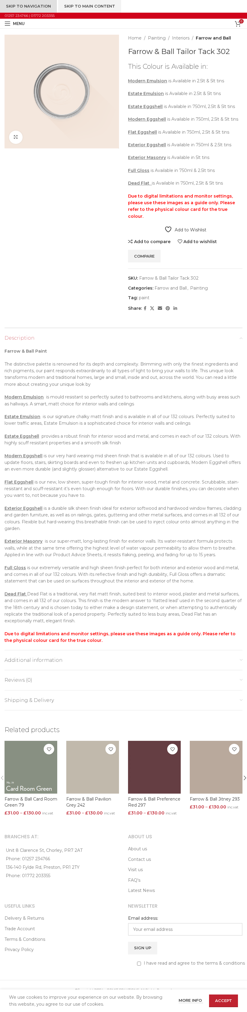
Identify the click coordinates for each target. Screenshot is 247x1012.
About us (137, 849)
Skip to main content (89, 6)
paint (144, 297)
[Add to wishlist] (49, 749)
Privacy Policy (19, 949)
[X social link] (152, 308)
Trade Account (20, 928)
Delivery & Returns (24, 918)
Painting (157, 38)
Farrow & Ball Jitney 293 (215, 799)
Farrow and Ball (213, 38)
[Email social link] (160, 308)
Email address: (143, 918)
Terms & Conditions (25, 939)
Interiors (180, 38)
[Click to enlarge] (16, 137)
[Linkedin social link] (175, 308)
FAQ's (134, 880)
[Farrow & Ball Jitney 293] (216, 767)
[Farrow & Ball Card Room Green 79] (31, 767)
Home (135, 38)
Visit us (135, 869)
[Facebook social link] (145, 308)
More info (191, 1000)
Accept (223, 1000)
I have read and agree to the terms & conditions (193, 963)
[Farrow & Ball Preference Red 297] (154, 767)
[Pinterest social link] (168, 308)
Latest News (141, 890)
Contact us (139, 859)
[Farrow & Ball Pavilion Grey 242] (92, 767)
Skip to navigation (28, 6)
